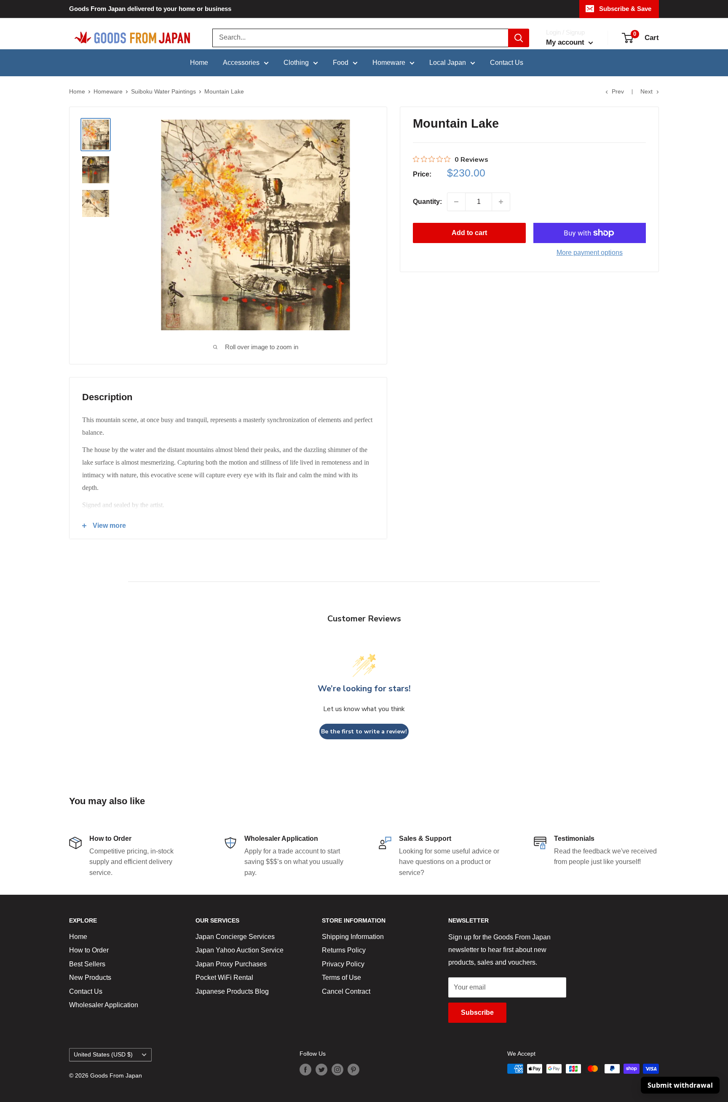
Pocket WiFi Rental (224, 977)
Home (199, 62)
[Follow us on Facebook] (305, 1069)
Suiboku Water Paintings (163, 91)
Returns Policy (344, 950)
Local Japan (447, 62)
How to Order (89, 950)
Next (646, 91)
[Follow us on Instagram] (337, 1069)
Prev (618, 91)
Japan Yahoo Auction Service (239, 950)
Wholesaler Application (103, 1004)
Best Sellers (87, 964)
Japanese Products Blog (232, 991)
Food (340, 62)
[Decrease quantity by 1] (456, 202)
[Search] (518, 38)
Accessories (241, 62)
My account (566, 42)
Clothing (296, 62)
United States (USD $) (103, 1054)
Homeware (388, 62)
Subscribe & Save (625, 8)
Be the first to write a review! (364, 732)
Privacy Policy (343, 964)
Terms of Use (341, 977)
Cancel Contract (346, 991)
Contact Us (506, 62)
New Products (90, 977)
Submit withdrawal (680, 1085)
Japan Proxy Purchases (231, 964)
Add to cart (469, 232)
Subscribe (477, 1012)
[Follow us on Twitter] (321, 1069)
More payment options (590, 252)
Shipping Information (353, 936)
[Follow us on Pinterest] (353, 1069)
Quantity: (427, 201)
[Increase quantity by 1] (501, 202)
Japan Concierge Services (235, 936)
